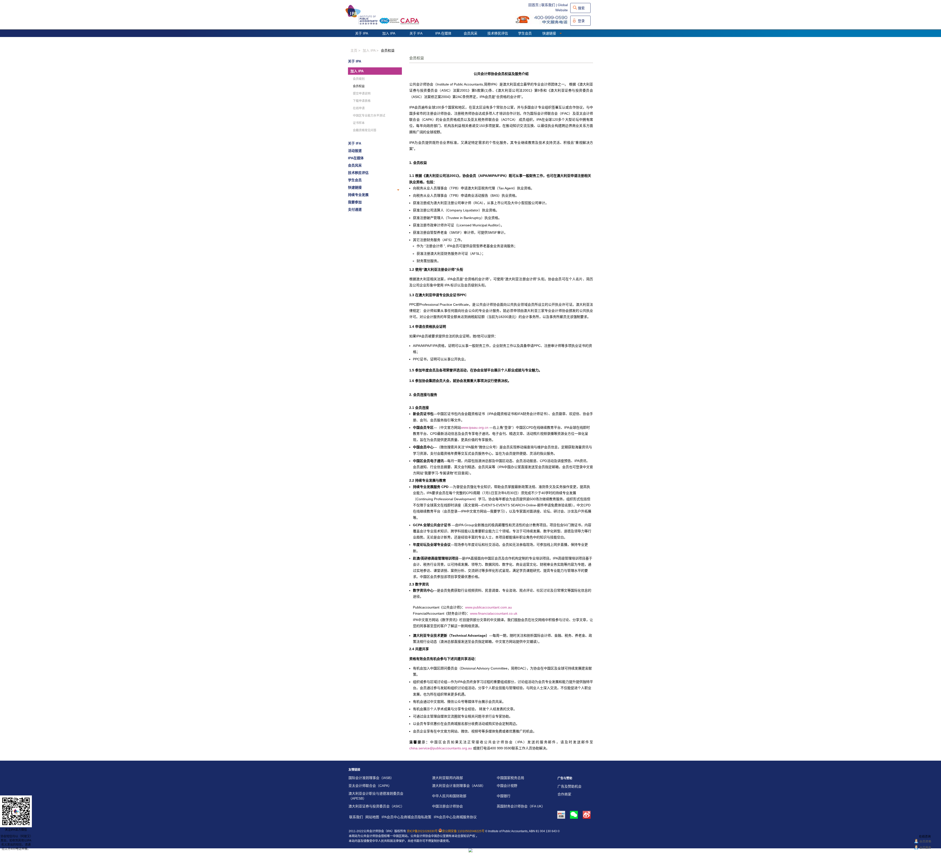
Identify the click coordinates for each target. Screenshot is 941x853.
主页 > (355, 50)
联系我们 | (549, 5)
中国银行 (503, 796)
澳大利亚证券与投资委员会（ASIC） (376, 806)
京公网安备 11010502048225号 (463, 831)
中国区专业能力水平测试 (369, 115)
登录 (581, 21)
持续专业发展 (358, 195)
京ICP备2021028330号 (422, 831)
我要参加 (355, 202)
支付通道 (355, 209)
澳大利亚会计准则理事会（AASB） (458, 786)
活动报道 (355, 151)
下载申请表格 (362, 101)
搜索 (581, 8)
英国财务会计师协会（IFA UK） (521, 806)
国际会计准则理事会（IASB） (371, 778)
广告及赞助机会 (569, 786)
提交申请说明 (362, 93)
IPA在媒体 (356, 158)
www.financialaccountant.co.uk (493, 613)
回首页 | (534, 5)
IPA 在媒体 (443, 33)
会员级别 (359, 79)
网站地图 (372, 817)
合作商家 (564, 794)
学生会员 (525, 33)
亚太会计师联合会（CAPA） (370, 786)
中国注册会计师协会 (447, 806)
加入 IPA (388, 33)
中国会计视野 (507, 786)
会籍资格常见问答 (364, 130)
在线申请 (359, 108)
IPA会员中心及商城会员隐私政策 (406, 817)
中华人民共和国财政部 (449, 796)
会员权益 (388, 50)
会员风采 (470, 33)
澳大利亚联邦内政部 (447, 778)
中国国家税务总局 (510, 778)
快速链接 (549, 33)
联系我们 (356, 817)
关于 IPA (361, 33)
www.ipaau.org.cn (474, 427)
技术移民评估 (497, 33)
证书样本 (359, 123)
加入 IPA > (370, 50)
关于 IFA (415, 33)
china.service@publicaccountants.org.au (440, 748)
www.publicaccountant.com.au (488, 607)
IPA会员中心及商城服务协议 (455, 817)
